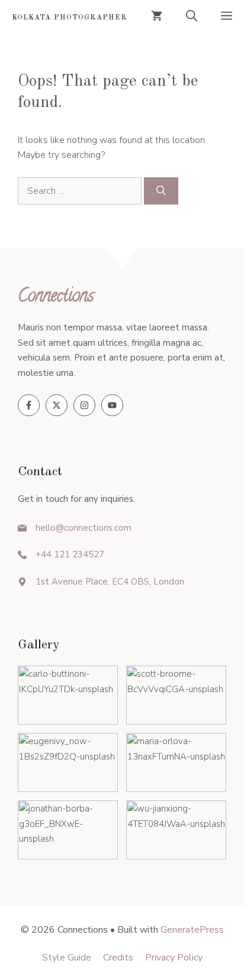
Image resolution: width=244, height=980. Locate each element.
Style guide (66, 957)
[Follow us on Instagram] (84, 405)
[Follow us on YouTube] (112, 405)
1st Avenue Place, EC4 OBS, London (110, 582)
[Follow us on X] (57, 405)
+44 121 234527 (70, 554)
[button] (191, 17)
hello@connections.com (83, 528)
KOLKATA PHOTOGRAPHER (69, 17)
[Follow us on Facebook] (29, 405)
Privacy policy (174, 957)
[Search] (161, 191)
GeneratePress (192, 929)
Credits (118, 957)
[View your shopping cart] (156, 17)
